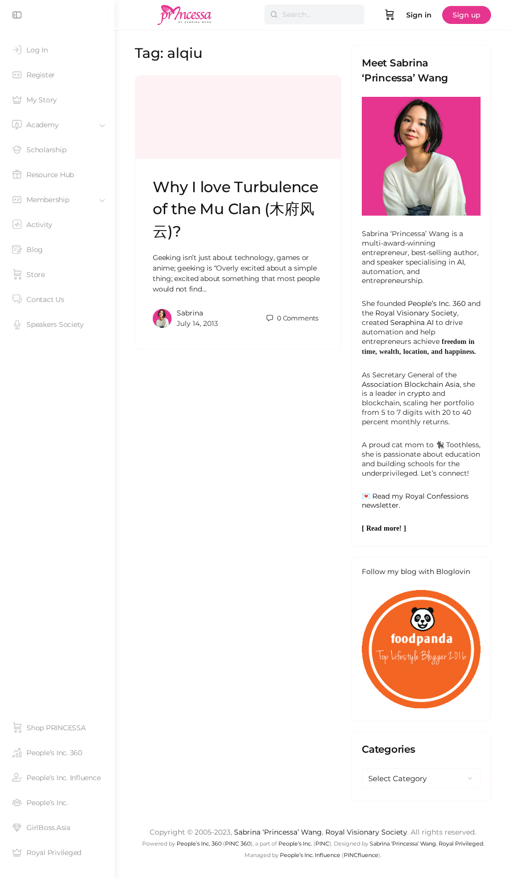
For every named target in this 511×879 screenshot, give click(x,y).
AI (460, 262)
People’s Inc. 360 (437, 303)
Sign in (419, 14)
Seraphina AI (412, 322)
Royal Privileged (461, 843)
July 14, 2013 (197, 323)
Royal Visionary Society (416, 312)
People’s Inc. (295, 843)
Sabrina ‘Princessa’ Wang (278, 832)
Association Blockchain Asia (411, 384)
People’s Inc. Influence (310, 855)
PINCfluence (361, 855)
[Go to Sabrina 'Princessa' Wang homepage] (185, 13)
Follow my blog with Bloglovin (416, 571)
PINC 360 (238, 843)
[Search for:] (314, 14)
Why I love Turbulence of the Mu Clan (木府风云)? (235, 209)
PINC (322, 843)
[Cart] (389, 15)
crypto (418, 393)
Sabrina (190, 312)
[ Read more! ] (384, 528)
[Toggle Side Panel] (17, 15)
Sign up (467, 14)
